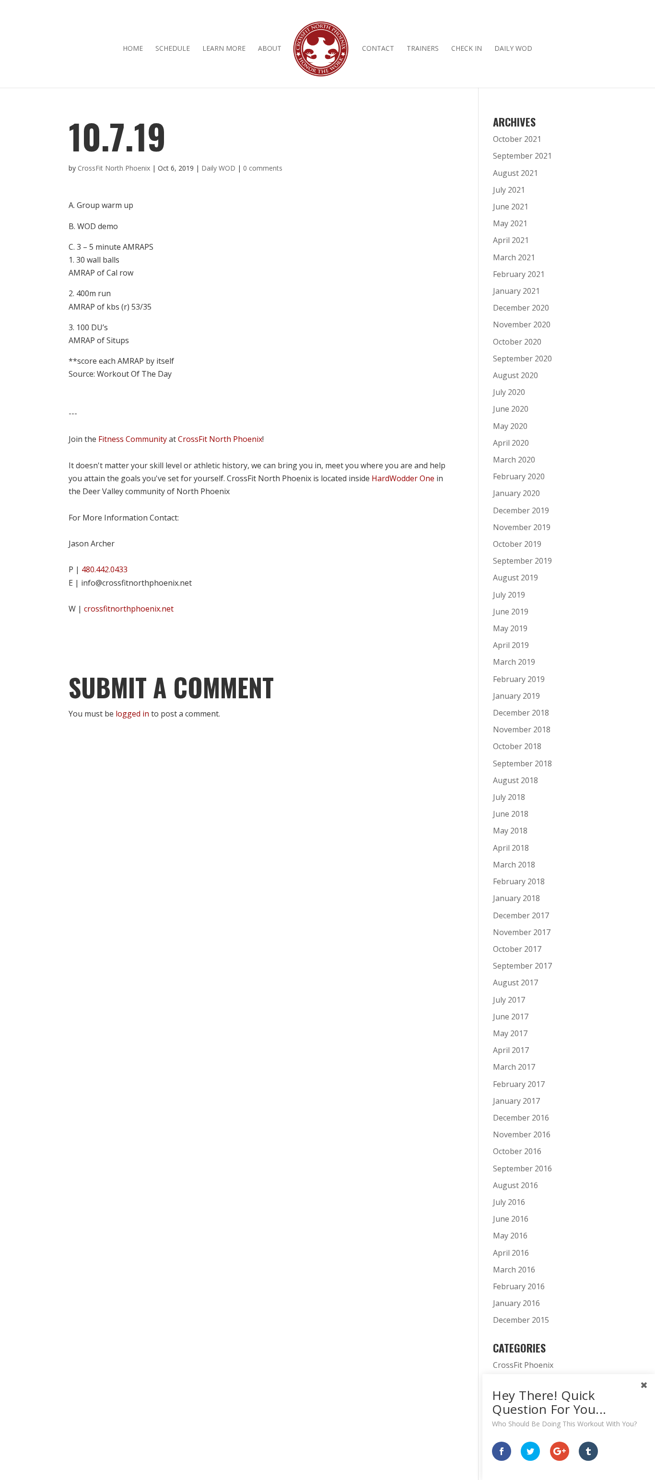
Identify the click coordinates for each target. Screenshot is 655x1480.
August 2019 (515, 577)
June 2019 (510, 611)
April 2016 (511, 1253)
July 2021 (509, 190)
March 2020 (514, 459)
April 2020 (511, 443)
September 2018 (522, 763)
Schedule (172, 49)
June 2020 (510, 409)
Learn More (224, 49)
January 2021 (516, 291)
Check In (466, 49)
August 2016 (515, 1185)
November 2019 (521, 527)
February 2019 (519, 679)
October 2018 (517, 746)
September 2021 (522, 155)
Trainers (423, 49)
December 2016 (521, 1117)
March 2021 (514, 257)
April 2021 (511, 240)
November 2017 (521, 932)
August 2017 (515, 982)
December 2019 (521, 510)
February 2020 (519, 476)
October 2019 (517, 544)
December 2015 (521, 1320)
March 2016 (514, 1269)
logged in (132, 713)
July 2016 (509, 1202)
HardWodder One (403, 478)
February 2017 (519, 1084)
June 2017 (510, 1016)
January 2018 (516, 898)
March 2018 (514, 864)
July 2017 (509, 999)
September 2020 (522, 358)
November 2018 (521, 729)
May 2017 (510, 1033)
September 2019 (522, 560)
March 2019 (514, 662)
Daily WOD (513, 49)
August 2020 (515, 375)
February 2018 (519, 881)
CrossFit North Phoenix (114, 168)
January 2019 (516, 696)
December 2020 (521, 307)
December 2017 (521, 915)
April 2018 (511, 848)
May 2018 (510, 830)
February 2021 (519, 274)
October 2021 (517, 139)
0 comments (262, 168)
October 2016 (517, 1151)
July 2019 (509, 595)
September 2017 (522, 965)
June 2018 (510, 814)
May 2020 (510, 426)
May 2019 (510, 628)
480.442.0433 (105, 569)
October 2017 (517, 949)
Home (133, 49)
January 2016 (516, 1303)
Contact (378, 49)
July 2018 (509, 797)
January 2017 (516, 1101)
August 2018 (515, 780)
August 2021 (515, 173)
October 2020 (517, 341)
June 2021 (510, 206)
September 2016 (522, 1168)
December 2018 (521, 712)
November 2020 (521, 324)
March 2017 (514, 1067)
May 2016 (510, 1235)
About (269, 49)
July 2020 (509, 392)
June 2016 (510, 1219)
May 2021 (510, 223)
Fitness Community (132, 439)
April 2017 (511, 1050)
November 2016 (521, 1134)
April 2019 (511, 645)
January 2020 (516, 493)
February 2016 (519, 1286)
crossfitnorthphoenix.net (129, 608)
